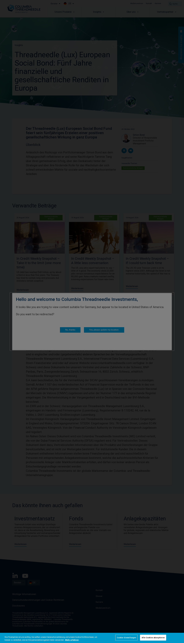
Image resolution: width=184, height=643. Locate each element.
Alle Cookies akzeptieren (153, 638)
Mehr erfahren (72, 640)
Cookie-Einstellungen (126, 638)
